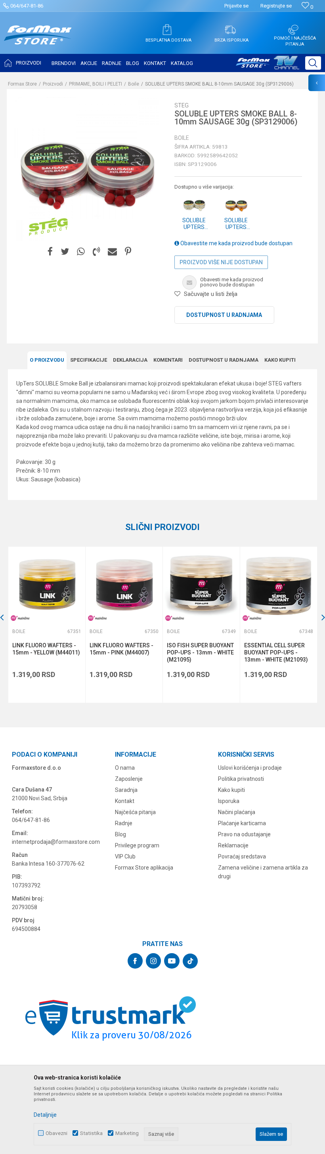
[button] (313, 63)
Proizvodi (53, 84)
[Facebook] (50, 251)
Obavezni (56, 1133)
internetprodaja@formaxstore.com (56, 842)
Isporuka (228, 801)
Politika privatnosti (241, 779)
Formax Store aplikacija (144, 867)
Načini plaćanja (236, 812)
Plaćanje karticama (242, 823)
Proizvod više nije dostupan (221, 262)
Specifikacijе (88, 360)
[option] (46, 625)
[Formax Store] (38, 41)
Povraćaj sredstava (242, 856)
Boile (133, 84)
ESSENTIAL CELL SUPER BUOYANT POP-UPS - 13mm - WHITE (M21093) (276, 652)
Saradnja (126, 790)
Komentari (168, 360)
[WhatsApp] (81, 251)
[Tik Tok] (190, 961)
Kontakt (124, 801)
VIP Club (125, 856)
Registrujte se (276, 6)
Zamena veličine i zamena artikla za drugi (263, 871)
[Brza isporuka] (230, 29)
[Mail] (112, 251)
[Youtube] (172, 961)
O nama (125, 768)
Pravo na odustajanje (244, 834)
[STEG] (48, 227)
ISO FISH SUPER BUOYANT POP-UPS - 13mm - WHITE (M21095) (200, 652)
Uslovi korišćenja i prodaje (250, 768)
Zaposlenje (129, 779)
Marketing (127, 1133)
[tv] (267, 66)
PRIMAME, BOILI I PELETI (95, 84)
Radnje (123, 823)
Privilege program (137, 845)
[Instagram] (153, 961)
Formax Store (22, 84)
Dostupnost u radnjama (224, 315)
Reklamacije (233, 845)
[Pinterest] (128, 251)
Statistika (91, 1133)
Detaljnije (45, 1115)
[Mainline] (20, 618)
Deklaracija (130, 360)
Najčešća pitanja (135, 812)
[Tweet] (65, 251)
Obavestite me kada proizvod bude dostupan (235, 243)
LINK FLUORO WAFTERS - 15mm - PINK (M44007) (121, 649)
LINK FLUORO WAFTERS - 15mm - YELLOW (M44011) (46, 649)
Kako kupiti (280, 360)
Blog (120, 834)
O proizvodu (47, 360)
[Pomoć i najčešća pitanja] (293, 29)
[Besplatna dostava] (166, 29)
